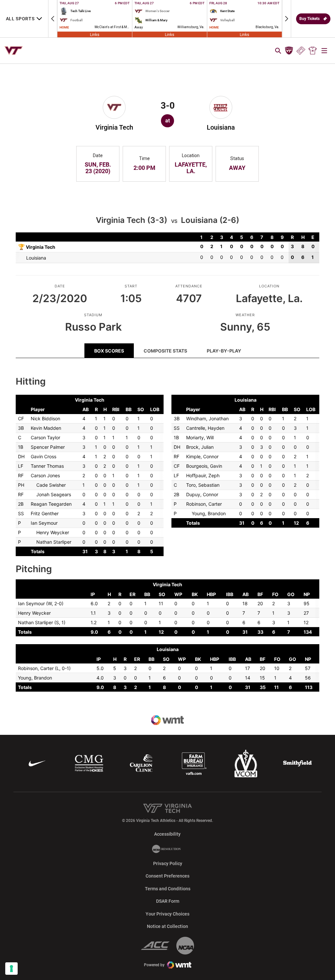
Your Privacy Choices (167, 913)
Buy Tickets (309, 18)
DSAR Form (167, 901)
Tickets (300, 50)
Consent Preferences (167, 876)
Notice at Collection (167, 926)
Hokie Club (289, 50)
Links (94, 34)
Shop (313, 50)
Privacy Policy (167, 863)
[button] (52, 18)
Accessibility (167, 834)
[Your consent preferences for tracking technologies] (11, 968)
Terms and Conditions (167, 888)
